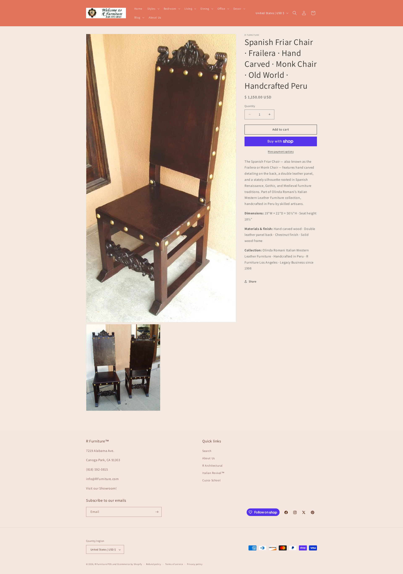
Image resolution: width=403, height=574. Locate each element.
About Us (208, 458)
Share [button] (252, 281)
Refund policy (153, 564)
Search (207, 451)
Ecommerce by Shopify (129, 564)
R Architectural (212, 465)
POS (109, 564)
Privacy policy (195, 564)
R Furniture (101, 564)
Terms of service (174, 564)
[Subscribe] (156, 512)
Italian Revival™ (213, 473)
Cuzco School (211, 480)
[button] (153, 8)
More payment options (281, 151)
